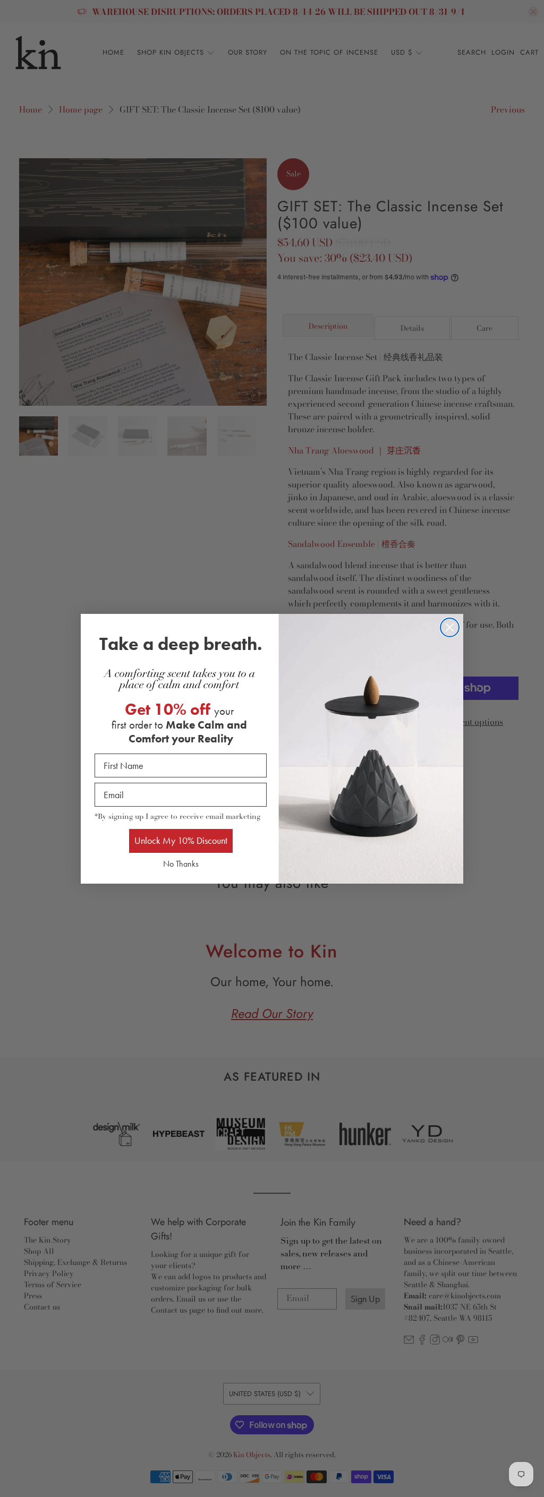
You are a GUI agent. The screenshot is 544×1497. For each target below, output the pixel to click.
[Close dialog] (449, 627)
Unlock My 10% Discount (180, 840)
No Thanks (181, 863)
